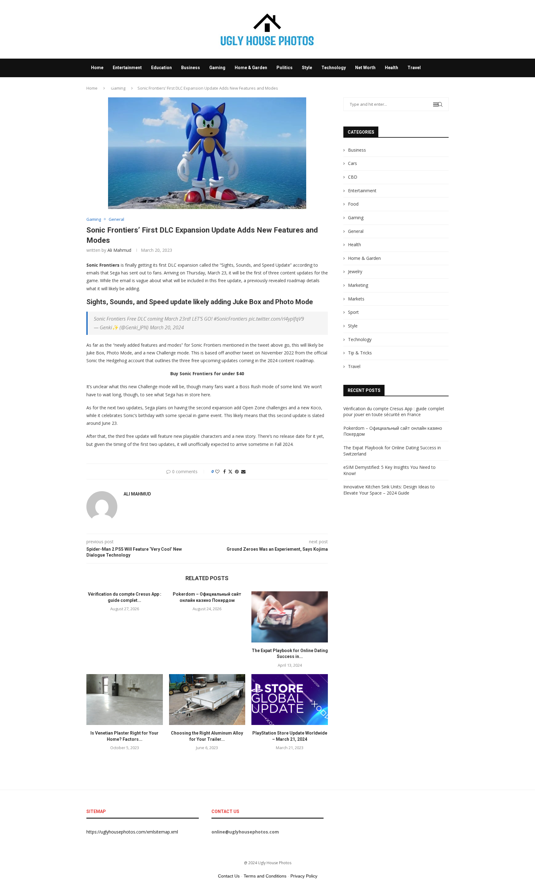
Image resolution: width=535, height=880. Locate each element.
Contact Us (229, 875)
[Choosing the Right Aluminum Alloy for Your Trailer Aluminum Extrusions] (207, 699)
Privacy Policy (303, 875)
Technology (333, 67)
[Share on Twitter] (230, 471)
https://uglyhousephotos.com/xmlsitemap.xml (132, 832)
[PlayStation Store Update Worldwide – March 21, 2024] (289, 699)
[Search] (445, 104)
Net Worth (365, 67)
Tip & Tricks (360, 353)
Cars (352, 163)
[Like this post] (217, 471)
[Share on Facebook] (224, 471)
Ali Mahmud (119, 250)
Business (190, 67)
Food (353, 204)
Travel (414, 67)
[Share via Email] (243, 471)
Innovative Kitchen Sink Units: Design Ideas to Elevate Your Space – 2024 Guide (389, 490)
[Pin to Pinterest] (237, 471)
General (355, 231)
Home (97, 67)
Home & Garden (251, 67)
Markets (356, 299)
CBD (352, 177)
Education (161, 67)
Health (391, 67)
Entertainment (127, 67)
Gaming (217, 67)
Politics (284, 67)
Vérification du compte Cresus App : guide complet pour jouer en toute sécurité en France (393, 412)
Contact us (102, 85)
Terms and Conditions (265, 875)
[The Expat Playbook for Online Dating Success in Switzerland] (289, 616)
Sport (353, 312)
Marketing (358, 285)
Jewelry (355, 271)
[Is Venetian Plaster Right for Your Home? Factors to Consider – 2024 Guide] (124, 699)
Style (307, 67)
